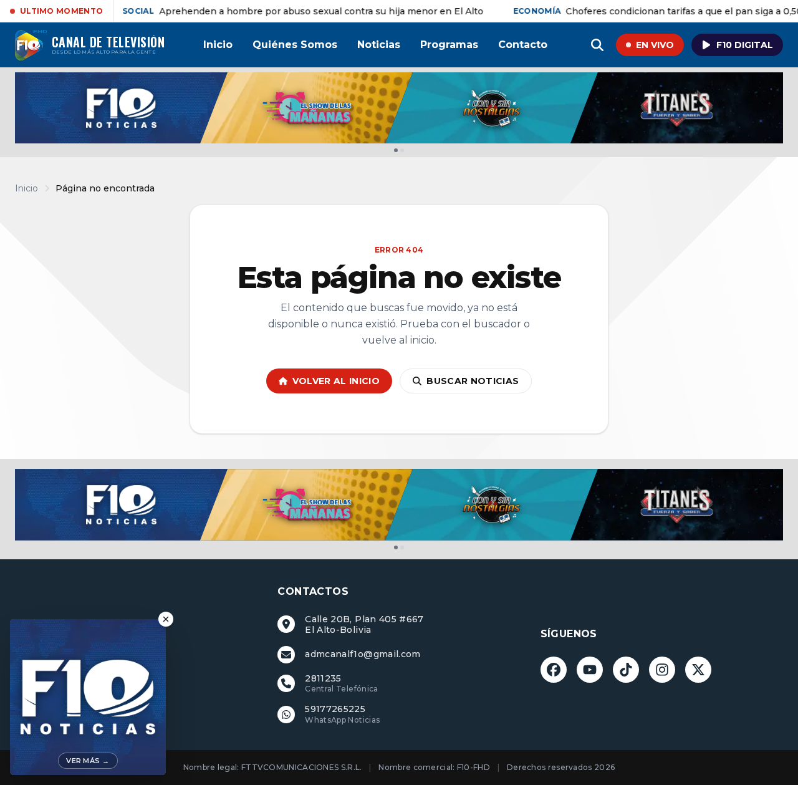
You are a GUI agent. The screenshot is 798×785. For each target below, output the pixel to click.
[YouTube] (590, 670)
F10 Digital (744, 45)
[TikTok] (626, 670)
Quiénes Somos (294, 45)
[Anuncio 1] (396, 150)
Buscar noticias (472, 381)
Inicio (218, 45)
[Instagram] (662, 670)
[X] (698, 670)
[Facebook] (554, 670)
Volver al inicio (336, 381)
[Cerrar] (165, 619)
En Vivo (655, 45)
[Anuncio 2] (402, 150)
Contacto (522, 45)
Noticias (378, 45)
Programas (449, 45)
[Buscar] (597, 45)
